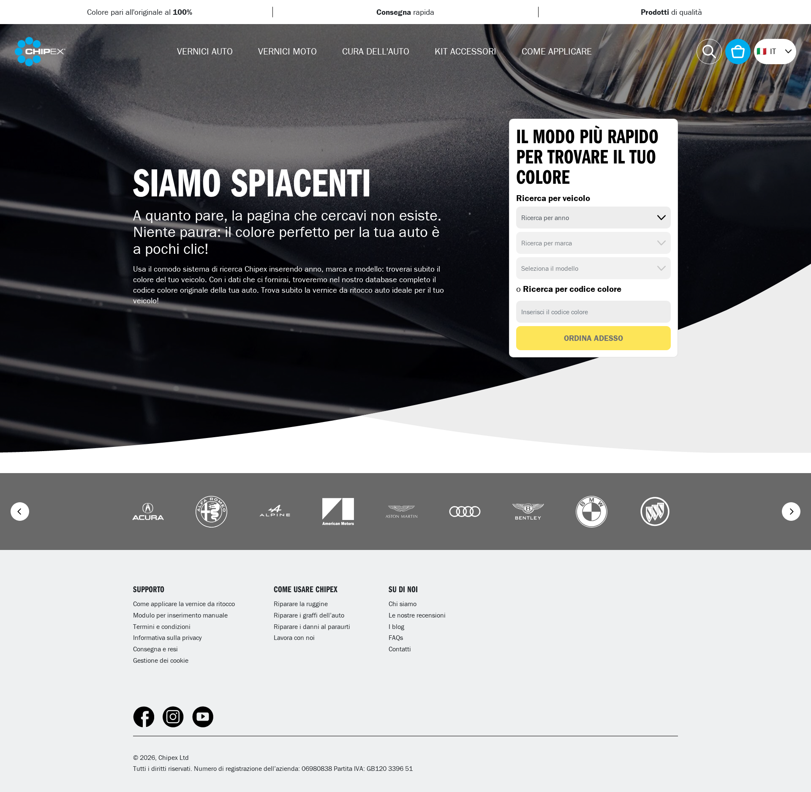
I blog (396, 626)
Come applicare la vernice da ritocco (184, 603)
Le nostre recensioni (417, 615)
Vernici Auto (205, 51)
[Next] (791, 511)
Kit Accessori (465, 51)
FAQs (396, 637)
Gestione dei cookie (160, 660)
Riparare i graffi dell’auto (309, 615)
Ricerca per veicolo (553, 198)
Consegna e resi (155, 649)
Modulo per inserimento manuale (180, 615)
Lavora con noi (294, 637)
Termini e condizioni (162, 626)
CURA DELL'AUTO (375, 51)
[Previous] (20, 511)
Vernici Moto (287, 51)
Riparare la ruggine (301, 603)
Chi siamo (402, 603)
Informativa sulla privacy (167, 637)
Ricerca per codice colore (568, 288)
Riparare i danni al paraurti (312, 626)
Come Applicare (557, 51)
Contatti (400, 649)
